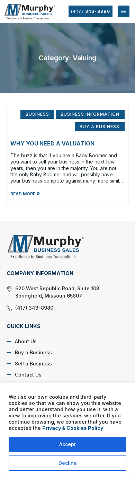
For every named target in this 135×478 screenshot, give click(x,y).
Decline (67, 463)
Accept (67, 444)
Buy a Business (33, 352)
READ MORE (25, 193)
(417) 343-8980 (90, 11)
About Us (26, 341)
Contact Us (28, 375)
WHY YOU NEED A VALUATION (52, 143)
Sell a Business (33, 363)
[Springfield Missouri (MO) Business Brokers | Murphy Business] (62, 246)
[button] (123, 11)
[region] (67, 430)
